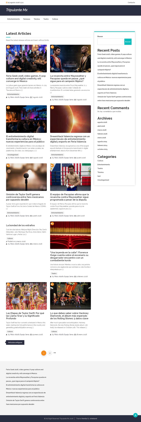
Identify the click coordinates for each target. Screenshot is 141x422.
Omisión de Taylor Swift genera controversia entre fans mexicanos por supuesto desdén (25, 197)
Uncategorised (12, 155)
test (99, 176)
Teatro (46, 19)
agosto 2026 (102, 122)
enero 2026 (101, 138)
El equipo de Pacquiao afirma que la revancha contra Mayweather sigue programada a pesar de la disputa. (69, 197)
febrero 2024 (102, 145)
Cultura (55, 19)
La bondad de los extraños (20, 225)
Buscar (100, 36)
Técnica (37, 19)
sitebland (93, 418)
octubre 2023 (102, 149)
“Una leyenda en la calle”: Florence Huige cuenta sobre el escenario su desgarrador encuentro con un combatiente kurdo (69, 256)
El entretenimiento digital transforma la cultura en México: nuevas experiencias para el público (25, 139)
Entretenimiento (13, 19)
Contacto (131, 2)
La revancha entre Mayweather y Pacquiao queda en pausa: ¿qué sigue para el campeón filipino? (68, 79)
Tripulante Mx (16, 10)
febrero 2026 (102, 134)
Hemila (84, 418)
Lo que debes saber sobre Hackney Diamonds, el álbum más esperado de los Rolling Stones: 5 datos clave (69, 316)
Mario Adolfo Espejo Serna (19, 97)
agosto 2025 (102, 141)
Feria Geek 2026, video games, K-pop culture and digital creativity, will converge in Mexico (26, 79)
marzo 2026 (101, 130)
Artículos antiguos (15, 342)
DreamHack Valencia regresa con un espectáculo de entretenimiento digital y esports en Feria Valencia (70, 139)
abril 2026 (101, 126)
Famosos (26, 19)
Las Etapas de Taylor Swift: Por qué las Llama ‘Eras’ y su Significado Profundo (25, 316)
